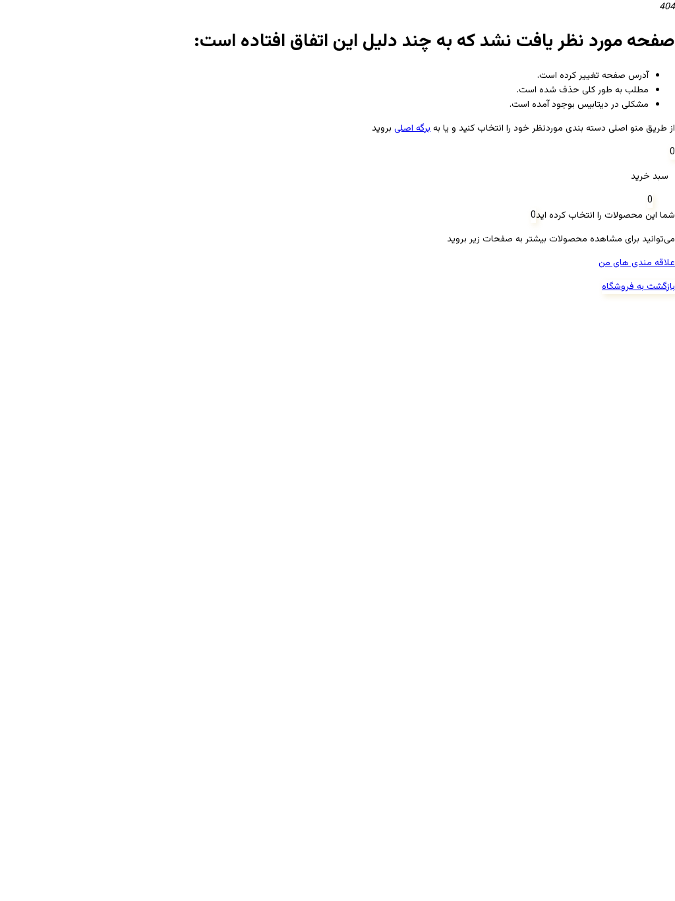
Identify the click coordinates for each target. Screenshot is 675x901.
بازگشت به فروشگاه (638, 287)
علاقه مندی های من (637, 263)
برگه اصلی (412, 128)
